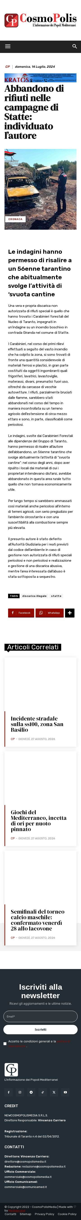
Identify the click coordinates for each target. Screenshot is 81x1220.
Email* (11, 1016)
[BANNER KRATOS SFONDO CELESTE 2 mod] (40, 81)
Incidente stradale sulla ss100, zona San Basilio (37, 724)
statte (56, 596)
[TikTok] (42, 1092)
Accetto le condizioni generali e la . (39, 1043)
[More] (69, 613)
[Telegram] (31, 1092)
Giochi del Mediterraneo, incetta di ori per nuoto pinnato (39, 820)
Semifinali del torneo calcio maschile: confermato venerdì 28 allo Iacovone (37, 920)
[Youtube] (65, 1092)
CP (7, 67)
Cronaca (15, 219)
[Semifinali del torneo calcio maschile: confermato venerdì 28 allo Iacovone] (40, 877)
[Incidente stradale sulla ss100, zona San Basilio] (40, 684)
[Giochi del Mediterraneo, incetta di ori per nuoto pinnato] (40, 778)
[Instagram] (20, 1092)
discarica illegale (34, 596)
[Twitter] (54, 1092)
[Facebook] (8, 1092)
